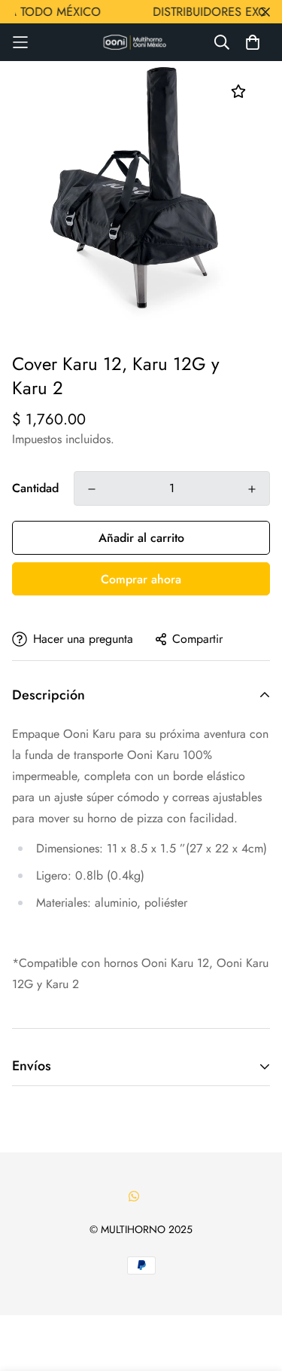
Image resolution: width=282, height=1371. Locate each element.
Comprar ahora (141, 579)
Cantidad (35, 488)
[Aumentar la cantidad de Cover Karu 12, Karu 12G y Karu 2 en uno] (252, 489)
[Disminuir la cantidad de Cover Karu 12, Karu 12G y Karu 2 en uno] (91, 489)
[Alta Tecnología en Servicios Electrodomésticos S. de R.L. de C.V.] (141, 42)
